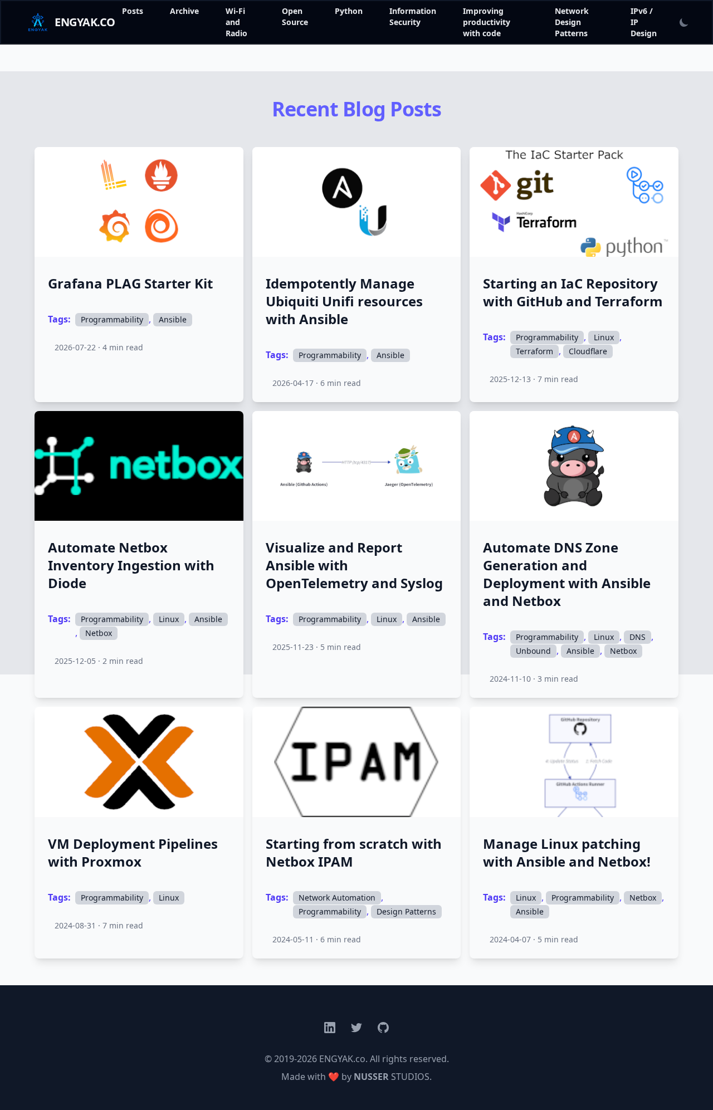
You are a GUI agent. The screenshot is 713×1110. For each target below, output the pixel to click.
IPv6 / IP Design (644, 22)
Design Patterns (406, 911)
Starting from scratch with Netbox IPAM (354, 853)
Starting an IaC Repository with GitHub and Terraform (573, 292)
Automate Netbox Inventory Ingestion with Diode (131, 565)
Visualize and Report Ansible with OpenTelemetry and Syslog (354, 565)
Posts (132, 11)
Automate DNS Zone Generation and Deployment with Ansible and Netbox (567, 574)
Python (349, 11)
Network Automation (337, 897)
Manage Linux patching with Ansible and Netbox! (567, 853)
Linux (604, 337)
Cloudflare (588, 351)
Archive (184, 11)
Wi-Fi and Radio (236, 22)
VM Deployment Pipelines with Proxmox (133, 853)
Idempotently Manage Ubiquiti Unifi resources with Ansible (344, 301)
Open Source (295, 16)
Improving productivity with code (486, 22)
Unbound (533, 651)
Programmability (112, 319)
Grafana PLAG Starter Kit (130, 283)
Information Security (412, 16)
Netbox (98, 633)
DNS (637, 637)
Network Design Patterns (572, 22)
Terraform (534, 351)
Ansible (173, 319)
